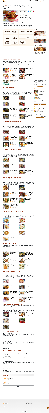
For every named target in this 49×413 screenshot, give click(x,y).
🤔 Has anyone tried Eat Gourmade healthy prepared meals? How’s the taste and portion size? (39, 109)
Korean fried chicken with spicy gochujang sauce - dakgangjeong (14, 131)
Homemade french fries (13, 69)
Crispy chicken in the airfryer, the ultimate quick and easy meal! (14, 97)
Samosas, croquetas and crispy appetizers (14, 37)
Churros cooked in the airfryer (28, 286)
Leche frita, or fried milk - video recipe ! (13, 292)
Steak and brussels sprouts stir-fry (13, 325)
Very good (10, 379)
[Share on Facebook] (26, 11)
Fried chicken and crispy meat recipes (22, 32)
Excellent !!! (10, 378)
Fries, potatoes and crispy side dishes (29, 32)
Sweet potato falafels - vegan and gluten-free (14, 199)
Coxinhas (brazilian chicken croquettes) (29, 143)
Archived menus (39, 100)
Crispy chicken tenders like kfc (13, 75)
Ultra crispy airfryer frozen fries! (29, 158)
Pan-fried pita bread (13, 318)
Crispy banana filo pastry (13, 298)
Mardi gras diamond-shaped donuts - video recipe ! (29, 298)
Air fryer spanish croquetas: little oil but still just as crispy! (29, 232)
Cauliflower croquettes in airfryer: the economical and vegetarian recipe (29, 110)
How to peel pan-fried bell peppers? (28, 319)
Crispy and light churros (13, 286)
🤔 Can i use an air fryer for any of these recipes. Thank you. (39, 114)
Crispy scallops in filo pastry (14, 238)
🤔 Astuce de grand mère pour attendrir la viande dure (38, 112)
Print (43, 100)
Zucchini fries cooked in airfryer (29, 103)
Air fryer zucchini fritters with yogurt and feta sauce (13, 186)
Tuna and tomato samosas (28, 219)
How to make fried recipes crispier (15, 42)
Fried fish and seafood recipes (22, 36)
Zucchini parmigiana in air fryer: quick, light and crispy (29, 193)
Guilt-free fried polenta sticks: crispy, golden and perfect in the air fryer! (29, 172)
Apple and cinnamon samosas (29, 292)
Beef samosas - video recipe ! (14, 232)
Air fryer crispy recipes (14, 32)
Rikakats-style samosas (12, 225)
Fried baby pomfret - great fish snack (29, 265)
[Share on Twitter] (31, 11)
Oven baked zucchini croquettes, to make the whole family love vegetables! (29, 187)
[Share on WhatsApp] (30, 11)
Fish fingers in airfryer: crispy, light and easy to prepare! (29, 253)
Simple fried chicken (29, 68)
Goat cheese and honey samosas (28, 225)
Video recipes (6, 402)
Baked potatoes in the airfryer (13, 165)
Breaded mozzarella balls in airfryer (13, 115)
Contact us (27, 400)
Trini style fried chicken (12, 143)
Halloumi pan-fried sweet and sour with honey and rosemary (29, 313)
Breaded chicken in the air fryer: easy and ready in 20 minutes (29, 97)
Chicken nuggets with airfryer (29, 131)
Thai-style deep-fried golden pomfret (29, 259)
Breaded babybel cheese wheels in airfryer (28, 115)
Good (9, 381)
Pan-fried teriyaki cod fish (14, 259)
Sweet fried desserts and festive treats (29, 37)
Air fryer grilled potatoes (28, 165)
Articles (5, 406)
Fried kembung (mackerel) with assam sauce (13, 265)
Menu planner (39, 86)
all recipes (17, 386)
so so (9, 382)
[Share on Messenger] (28, 11)
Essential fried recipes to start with (7, 32)
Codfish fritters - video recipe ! (13, 253)
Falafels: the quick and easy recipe (28, 199)
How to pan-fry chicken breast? (13, 313)
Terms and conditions (29, 403)
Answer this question (36, 110)
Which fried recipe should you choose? (22, 42)
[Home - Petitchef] (3, 5)
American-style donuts (13, 279)
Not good (10, 383)
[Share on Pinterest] (33, 11)
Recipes (5, 400)
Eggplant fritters (13, 192)
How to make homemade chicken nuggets (13, 137)
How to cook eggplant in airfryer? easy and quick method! (14, 110)
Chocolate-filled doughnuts (28, 279)
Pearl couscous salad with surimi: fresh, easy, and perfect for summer (41, 92)
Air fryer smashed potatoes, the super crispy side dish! (13, 103)
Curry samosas (12, 218)
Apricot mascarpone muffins (41, 98)
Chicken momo (40, 94)
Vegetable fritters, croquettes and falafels (7, 37)
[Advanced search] (42, 2)
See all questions (43, 116)
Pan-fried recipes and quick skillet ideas (7, 43)
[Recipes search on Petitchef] (40, 2)
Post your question (40, 117)
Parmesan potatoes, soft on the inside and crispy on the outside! (14, 171)
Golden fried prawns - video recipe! (29, 75)
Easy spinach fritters (14, 80)
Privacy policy (28, 402)
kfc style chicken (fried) (28, 137)
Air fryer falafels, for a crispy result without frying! (14, 205)
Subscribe (40, 104)
